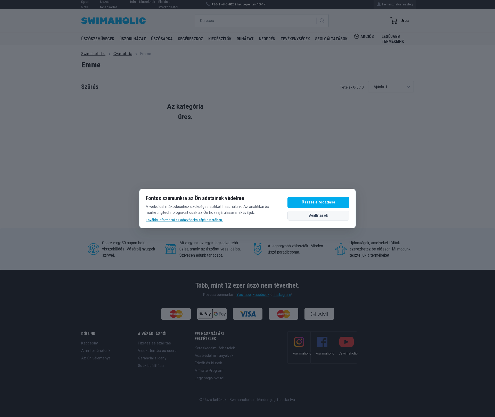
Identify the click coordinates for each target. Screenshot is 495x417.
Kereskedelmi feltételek (215, 348)
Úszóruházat (132, 38)
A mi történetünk (95, 350)
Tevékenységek (295, 38)
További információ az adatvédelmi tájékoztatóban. (184, 220)
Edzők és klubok (208, 363)
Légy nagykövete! (209, 378)
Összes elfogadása (318, 202)
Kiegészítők (220, 38)
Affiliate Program (209, 370)
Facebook (261, 294)
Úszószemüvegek (97, 38)
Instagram (282, 294)
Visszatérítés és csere (157, 350)
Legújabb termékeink (393, 39)
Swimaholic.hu (93, 53)
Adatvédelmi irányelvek (214, 355)
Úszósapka (162, 38)
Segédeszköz (190, 38)
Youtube (243, 294)
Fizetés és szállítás (154, 343)
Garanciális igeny (152, 358)
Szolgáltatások (331, 38)
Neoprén (267, 38)
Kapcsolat (89, 343)
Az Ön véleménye (96, 358)
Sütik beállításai (151, 365)
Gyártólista (122, 53)
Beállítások (318, 215)
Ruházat (245, 38)
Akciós (367, 36)
